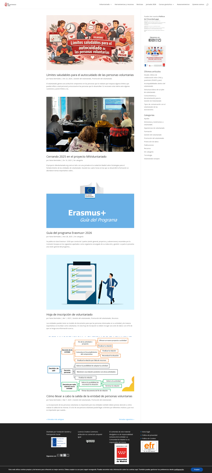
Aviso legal (146, 432)
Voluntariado (104, 4)
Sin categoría (78, 160)
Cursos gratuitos (165, 4)
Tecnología (148, 155)
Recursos (115, 318)
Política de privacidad (149, 435)
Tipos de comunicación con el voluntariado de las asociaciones (154, 107)
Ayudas (146, 118)
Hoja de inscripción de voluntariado (69, 314)
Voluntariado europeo (152, 159)
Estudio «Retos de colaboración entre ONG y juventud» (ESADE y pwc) (153, 77)
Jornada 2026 (151, 4)
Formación (148, 131)
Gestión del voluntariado (82, 79)
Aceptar (197, 469)
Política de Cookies (149, 438)
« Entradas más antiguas (55, 419)
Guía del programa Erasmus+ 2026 (69, 233)
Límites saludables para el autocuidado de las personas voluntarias (90, 75)
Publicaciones (149, 145)
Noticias (140, 4)
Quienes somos (198, 4)
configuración (179, 470)
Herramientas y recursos (124, 4)
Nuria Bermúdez (55, 79)
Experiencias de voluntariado (154, 128)
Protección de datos (151, 142)
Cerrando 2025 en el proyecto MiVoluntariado (76, 156)
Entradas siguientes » (126, 419)
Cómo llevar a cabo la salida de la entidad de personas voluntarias (89, 396)
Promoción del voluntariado (102, 79)
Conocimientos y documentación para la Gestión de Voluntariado (152, 98)
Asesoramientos (183, 4)
